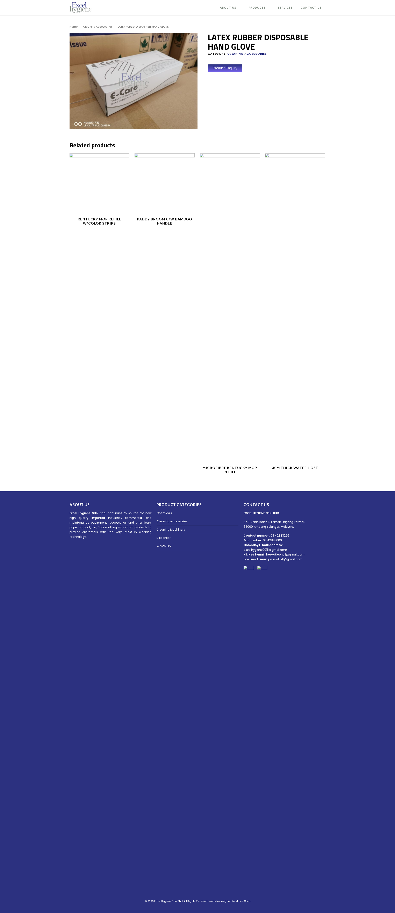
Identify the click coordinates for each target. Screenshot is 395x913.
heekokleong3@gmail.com (285, 554)
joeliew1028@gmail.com (285, 559)
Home (74, 27)
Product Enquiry (225, 68)
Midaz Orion (243, 901)
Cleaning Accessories (98, 27)
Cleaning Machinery (171, 530)
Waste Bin (164, 546)
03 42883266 (280, 535)
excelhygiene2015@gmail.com (265, 550)
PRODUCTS (257, 7)
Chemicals (164, 513)
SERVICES (285, 7)
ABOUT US (228, 7)
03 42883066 (272, 540)
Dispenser (164, 538)
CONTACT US (311, 7)
